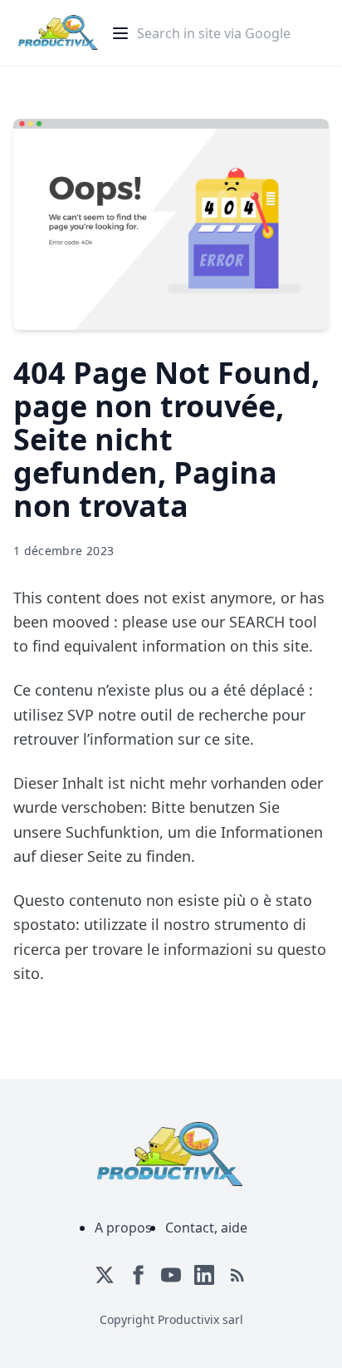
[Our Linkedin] (204, 1275)
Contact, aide (206, 1227)
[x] (105, 1275)
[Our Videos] (171, 1275)
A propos (123, 1227)
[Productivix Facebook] (138, 1275)
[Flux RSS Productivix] (237, 1275)
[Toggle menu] (120, 33)
